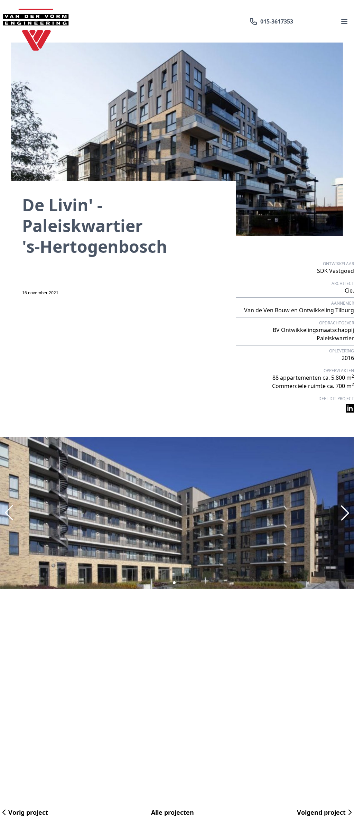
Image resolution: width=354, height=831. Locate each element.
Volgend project (321, 812)
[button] (174, 582)
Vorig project (28, 812)
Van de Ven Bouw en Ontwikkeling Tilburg (299, 310)
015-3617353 (276, 21)
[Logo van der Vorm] (36, 21)
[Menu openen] (344, 21)
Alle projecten (172, 812)
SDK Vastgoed (335, 271)
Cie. (349, 290)
